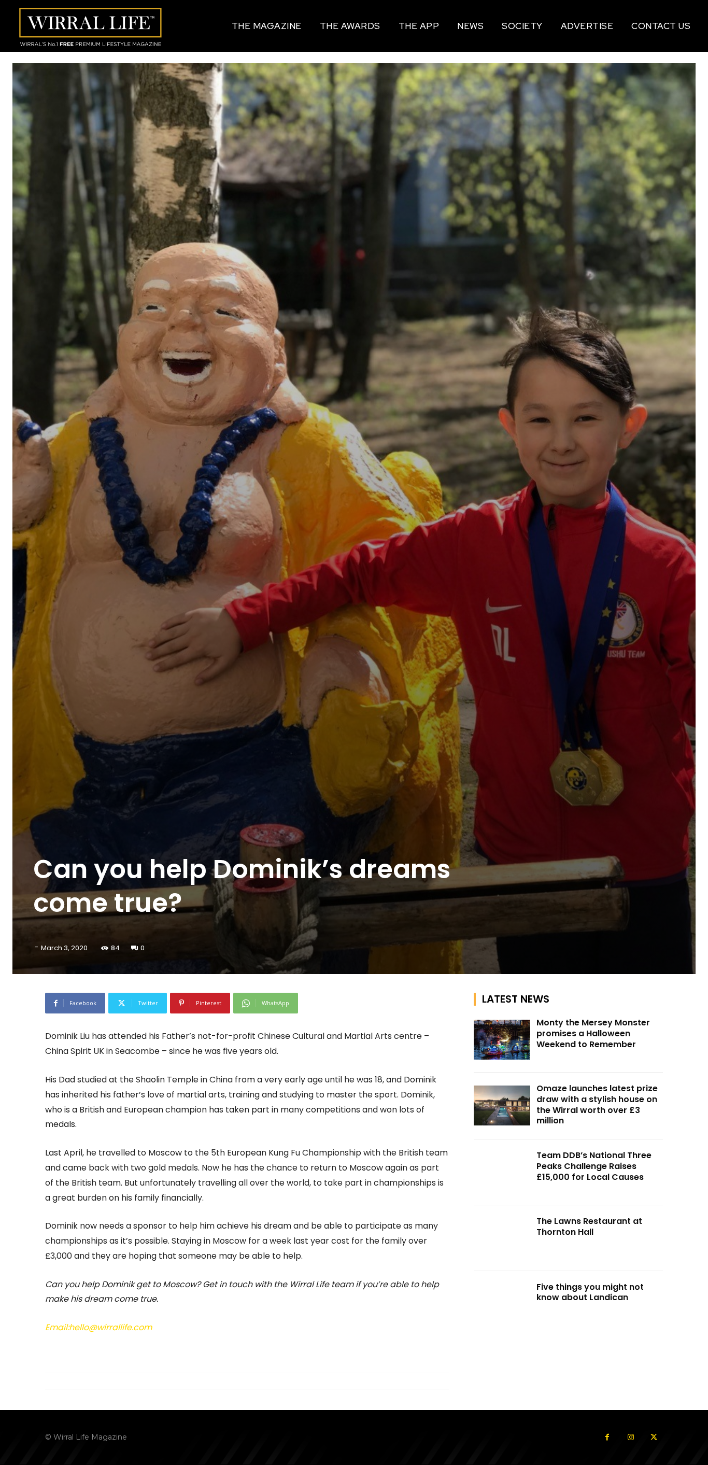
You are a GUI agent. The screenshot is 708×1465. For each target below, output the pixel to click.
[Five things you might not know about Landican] (502, 1304)
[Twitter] (654, 1437)
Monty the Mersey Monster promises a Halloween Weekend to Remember (593, 1033)
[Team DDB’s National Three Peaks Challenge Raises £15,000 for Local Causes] (502, 1172)
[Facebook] (607, 1437)
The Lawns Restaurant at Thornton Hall (589, 1226)
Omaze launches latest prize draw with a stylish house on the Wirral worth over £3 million (597, 1104)
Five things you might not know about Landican (590, 1292)
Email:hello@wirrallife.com (98, 1327)
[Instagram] (630, 1437)
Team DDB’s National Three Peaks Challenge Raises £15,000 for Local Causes (594, 1166)
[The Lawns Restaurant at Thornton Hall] (502, 1238)
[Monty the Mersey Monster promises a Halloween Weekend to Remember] (502, 1040)
